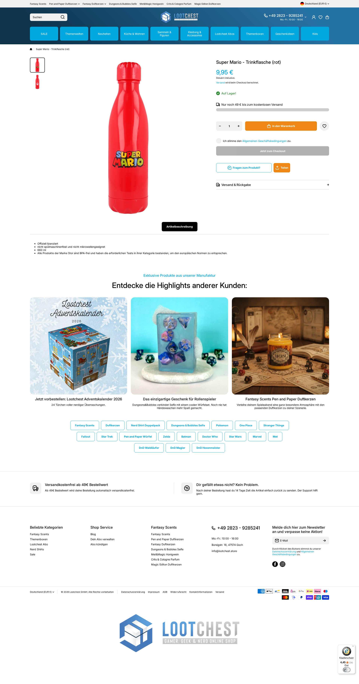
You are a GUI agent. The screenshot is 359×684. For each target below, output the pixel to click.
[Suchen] (62, 17)
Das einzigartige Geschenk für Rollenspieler (179, 399)
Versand (220, 82)
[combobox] (48, 17)
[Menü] (353, 647)
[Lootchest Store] (179, 17)
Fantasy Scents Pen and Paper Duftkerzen (281, 399)
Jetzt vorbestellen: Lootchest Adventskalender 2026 (78, 399)
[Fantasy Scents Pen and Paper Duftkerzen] (280, 346)
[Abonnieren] (324, 540)
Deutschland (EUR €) (41, 592)
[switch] (346, 670)
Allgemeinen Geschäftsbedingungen (264, 140)
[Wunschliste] (320, 17)
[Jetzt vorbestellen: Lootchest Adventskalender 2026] (78, 346)
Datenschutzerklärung (284, 551)
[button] (327, 17)
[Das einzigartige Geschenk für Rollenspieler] (179, 346)
